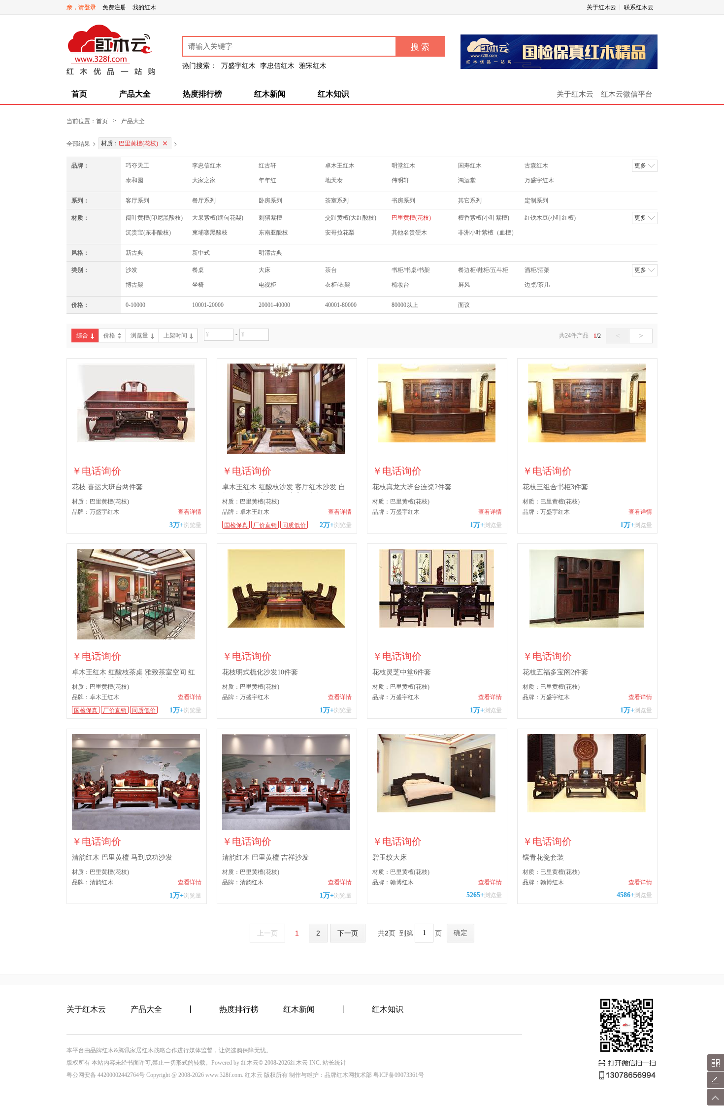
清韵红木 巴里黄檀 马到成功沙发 (122, 857)
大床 (264, 270)
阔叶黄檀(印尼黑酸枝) (154, 217)
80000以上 (405, 305)
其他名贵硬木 (409, 232)
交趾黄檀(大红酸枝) (350, 217)
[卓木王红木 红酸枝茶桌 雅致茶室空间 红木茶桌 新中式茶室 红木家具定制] (136, 597)
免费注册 (114, 7)
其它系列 (470, 200)
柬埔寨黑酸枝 (210, 232)
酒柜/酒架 (537, 270)
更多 (640, 165)
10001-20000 (208, 305)
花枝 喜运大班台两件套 (107, 487)
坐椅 (198, 284)
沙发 (131, 270)
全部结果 (78, 143)
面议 (464, 305)
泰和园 (134, 180)
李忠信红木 (207, 165)
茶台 (331, 270)
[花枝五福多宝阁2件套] (587, 597)
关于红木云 (601, 7)
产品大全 (135, 94)
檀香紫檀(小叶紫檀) (483, 217)
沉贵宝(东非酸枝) (148, 232)
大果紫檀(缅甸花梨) (217, 217)
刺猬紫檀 (270, 217)
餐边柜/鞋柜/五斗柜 (483, 270)
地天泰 (334, 180)
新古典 (134, 252)
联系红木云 (639, 7)
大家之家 (204, 180)
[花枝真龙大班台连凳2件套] (437, 412)
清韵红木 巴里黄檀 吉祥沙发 (265, 857)
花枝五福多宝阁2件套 (555, 672)
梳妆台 (400, 284)
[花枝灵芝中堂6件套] (437, 597)
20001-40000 (274, 305)
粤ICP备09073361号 (398, 1075)
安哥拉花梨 (340, 232)
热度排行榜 (202, 94)
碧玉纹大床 (389, 857)
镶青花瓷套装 (543, 857)
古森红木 (536, 165)
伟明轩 (400, 180)
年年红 (267, 180)
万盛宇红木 (539, 180)
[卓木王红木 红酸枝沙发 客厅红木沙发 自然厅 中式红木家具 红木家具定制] (287, 412)
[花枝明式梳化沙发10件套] (287, 597)
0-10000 (135, 305)
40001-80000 (341, 305)
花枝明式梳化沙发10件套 (260, 672)
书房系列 (403, 200)
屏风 (464, 284)
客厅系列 (137, 200)
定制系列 (536, 200)
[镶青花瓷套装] (587, 782)
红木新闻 (270, 94)
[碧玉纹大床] (437, 782)
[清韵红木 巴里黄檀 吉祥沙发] (287, 782)
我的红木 (144, 7)
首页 (79, 94)
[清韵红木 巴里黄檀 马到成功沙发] (136, 782)
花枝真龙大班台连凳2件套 (412, 487)
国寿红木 (470, 165)
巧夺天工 (137, 165)
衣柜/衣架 (337, 284)
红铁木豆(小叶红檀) (550, 217)
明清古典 (270, 252)
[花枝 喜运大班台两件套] (136, 412)
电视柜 (267, 284)
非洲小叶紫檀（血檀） (487, 232)
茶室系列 (337, 200)
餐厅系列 (204, 200)
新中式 (201, 252)
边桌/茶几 (537, 284)
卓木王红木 (340, 165)
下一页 (347, 933)
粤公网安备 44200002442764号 (105, 1075)
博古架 (134, 284)
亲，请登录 (81, 7)
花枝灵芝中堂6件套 (401, 672)
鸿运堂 (467, 180)
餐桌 (198, 270)
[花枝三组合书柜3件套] (587, 412)
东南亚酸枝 (273, 232)
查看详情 (189, 511)
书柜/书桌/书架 (411, 270)
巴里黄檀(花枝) (411, 217)
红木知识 (333, 94)
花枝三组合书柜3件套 (555, 487)
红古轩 (267, 165)
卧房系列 (270, 200)
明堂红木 (403, 165)
